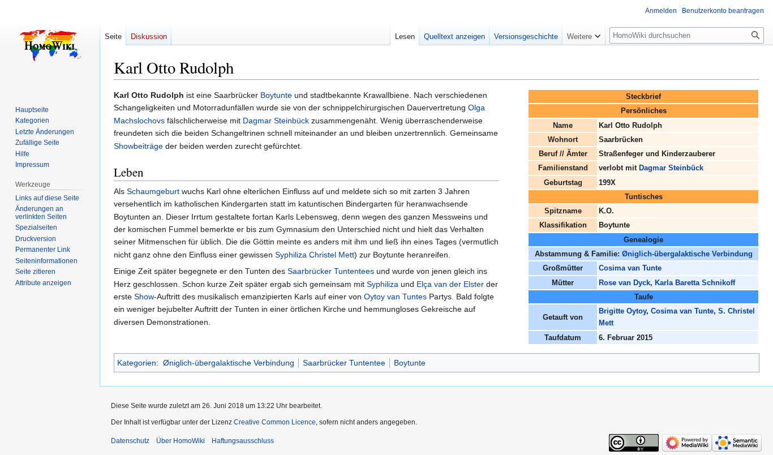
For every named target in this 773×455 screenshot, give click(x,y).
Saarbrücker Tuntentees (330, 271)
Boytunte (276, 95)
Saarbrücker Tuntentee (344, 362)
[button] (583, 34)
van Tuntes (407, 296)
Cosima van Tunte (630, 268)
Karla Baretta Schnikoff (695, 282)
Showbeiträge (138, 146)
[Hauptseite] (50, 45)
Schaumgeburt (153, 191)
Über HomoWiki (180, 441)
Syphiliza (382, 284)
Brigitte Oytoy (622, 311)
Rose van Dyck (624, 282)
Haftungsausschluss (243, 441)
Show (144, 296)
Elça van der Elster (450, 284)
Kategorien (136, 362)
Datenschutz (130, 441)
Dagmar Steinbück (671, 168)
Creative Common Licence (275, 422)
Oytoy (374, 296)
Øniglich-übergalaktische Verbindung (687, 254)
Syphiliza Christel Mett (314, 254)
